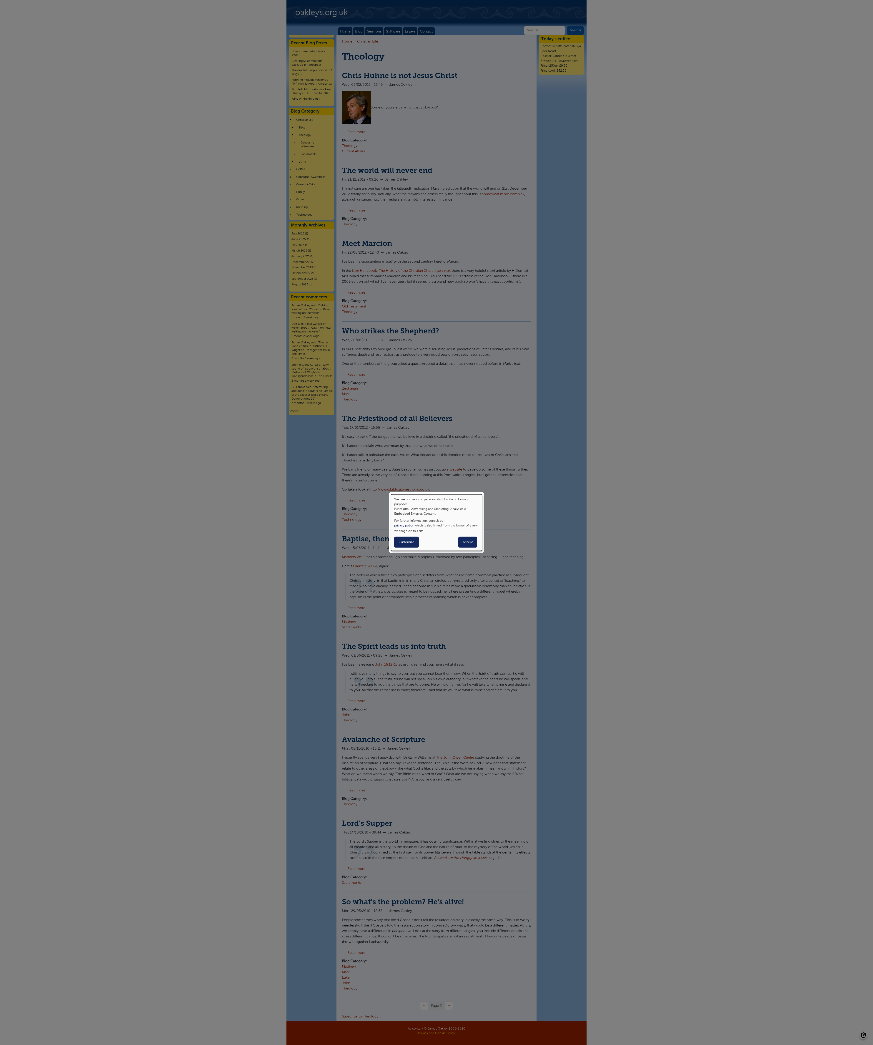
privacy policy (404, 525)
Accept (468, 542)
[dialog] (436, 522)
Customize (406, 542)
